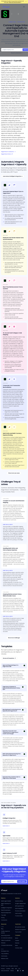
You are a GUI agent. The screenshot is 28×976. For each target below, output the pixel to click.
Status (12, 970)
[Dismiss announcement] (26, 1)
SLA (19, 968)
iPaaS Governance (5, 910)
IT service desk (18, 916)
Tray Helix (3, 915)
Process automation (20, 911)
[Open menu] (23, 6)
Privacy (3, 968)
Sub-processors (5, 970)
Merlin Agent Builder (6, 901)
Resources (3, 924)
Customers (18, 924)
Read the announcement (15, 2)
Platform (3, 898)
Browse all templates (8, 658)
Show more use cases (14, 473)
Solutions (17, 898)
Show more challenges (14, 637)
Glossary (3, 943)
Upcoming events (5, 935)
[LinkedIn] (17, 970)
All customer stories (20, 927)
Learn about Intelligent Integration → (13, 176)
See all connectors (16, 53)
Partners (17, 943)
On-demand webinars (6, 938)
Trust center (18, 932)
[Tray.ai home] (6, 7)
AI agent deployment (20, 903)
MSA (13, 968)
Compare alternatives (6, 945)
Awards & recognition (20, 929)
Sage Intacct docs (6, 154)
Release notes (4, 958)
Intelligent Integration (6, 907)
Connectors (12, 21)
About (16, 938)
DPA (16, 968)
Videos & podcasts (5, 940)
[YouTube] (23, 970)
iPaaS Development (6, 912)
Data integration (19, 908)
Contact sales (18, 948)
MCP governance (19, 906)
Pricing (2, 917)
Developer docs (5, 951)
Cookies (8, 968)
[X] (20, 970)
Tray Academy (5, 953)
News (16, 945)
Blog (2, 928)
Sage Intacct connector (7, 151)
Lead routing (18, 913)
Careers (17, 940)
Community (4, 956)
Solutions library (19, 901)
